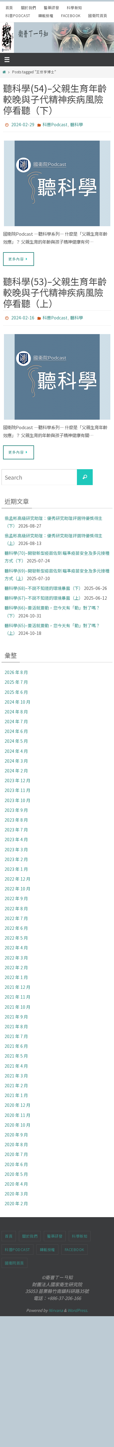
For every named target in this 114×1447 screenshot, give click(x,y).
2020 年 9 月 (16, 1132)
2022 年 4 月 (16, 945)
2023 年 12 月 (17, 778)
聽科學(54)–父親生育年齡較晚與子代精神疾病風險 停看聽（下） (55, 99)
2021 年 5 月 (16, 1053)
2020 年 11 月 (17, 1112)
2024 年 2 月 (16, 768)
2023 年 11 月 (17, 787)
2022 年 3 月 (16, 955)
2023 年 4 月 (16, 837)
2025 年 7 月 (16, 679)
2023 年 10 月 (17, 797)
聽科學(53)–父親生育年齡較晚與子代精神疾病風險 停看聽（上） (55, 290)
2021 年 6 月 (16, 1043)
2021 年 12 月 (17, 984)
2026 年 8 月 (16, 669)
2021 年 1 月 (16, 1092)
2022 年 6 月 (16, 925)
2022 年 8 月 (16, 905)
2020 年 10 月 (17, 1122)
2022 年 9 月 (16, 896)
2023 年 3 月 (16, 846)
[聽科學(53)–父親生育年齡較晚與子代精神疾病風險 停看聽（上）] (57, 374)
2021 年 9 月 (16, 1014)
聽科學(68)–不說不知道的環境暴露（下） (44, 585)
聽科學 (76, 124)
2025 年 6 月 (16, 689)
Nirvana (56, 1307)
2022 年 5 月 (16, 935)
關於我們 (28, 7)
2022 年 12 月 (17, 876)
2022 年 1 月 (16, 974)
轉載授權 (46, 15)
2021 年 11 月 (17, 994)
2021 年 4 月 (16, 1063)
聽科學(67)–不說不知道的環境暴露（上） (44, 595)
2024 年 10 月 (17, 699)
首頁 (9, 7)
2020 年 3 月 (16, 1191)
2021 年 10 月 (17, 1004)
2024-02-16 (22, 316)
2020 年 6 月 (16, 1161)
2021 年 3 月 (16, 1073)
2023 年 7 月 (16, 827)
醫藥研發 (51, 7)
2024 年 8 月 (16, 709)
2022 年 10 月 (17, 886)
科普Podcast (17, 15)
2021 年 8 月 (16, 1024)
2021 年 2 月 (16, 1083)
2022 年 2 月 (16, 965)
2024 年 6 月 (16, 728)
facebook (70, 15)
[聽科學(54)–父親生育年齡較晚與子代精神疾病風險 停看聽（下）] (57, 182)
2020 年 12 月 (17, 1102)
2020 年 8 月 (16, 1142)
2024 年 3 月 (16, 758)
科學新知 (74, 7)
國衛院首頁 (97, 15)
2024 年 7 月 (16, 719)
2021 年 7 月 (16, 1033)
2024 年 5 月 (16, 738)
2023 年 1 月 (16, 866)
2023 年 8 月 (16, 817)
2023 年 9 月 (16, 807)
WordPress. (77, 1307)
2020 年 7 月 (16, 1151)
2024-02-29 (22, 124)
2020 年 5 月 (16, 1171)
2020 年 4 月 (16, 1181)
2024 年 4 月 (16, 748)
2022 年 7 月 (16, 915)
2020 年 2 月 (16, 1201)
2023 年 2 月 (16, 856)
